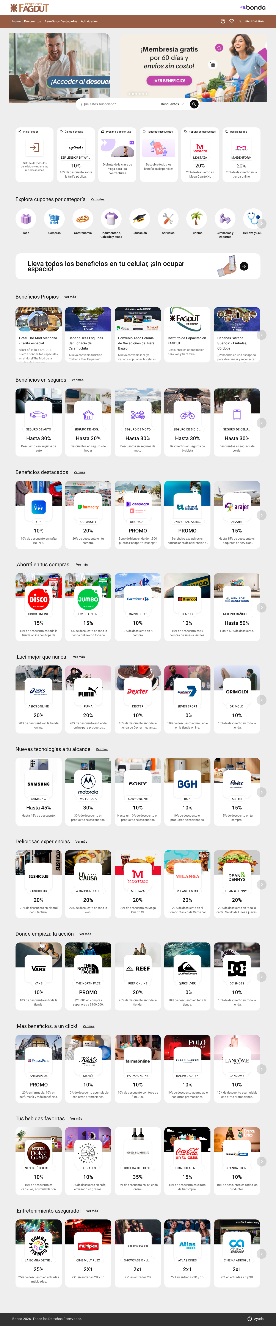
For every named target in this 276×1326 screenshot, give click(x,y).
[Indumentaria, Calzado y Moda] (111, 225)
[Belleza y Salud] (254, 225)
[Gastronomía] (83, 225)
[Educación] (140, 225)
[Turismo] (197, 225)
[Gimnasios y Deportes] (225, 225)
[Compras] (54, 225)
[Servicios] (168, 225)
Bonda (17, 1319)
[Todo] (26, 225)
